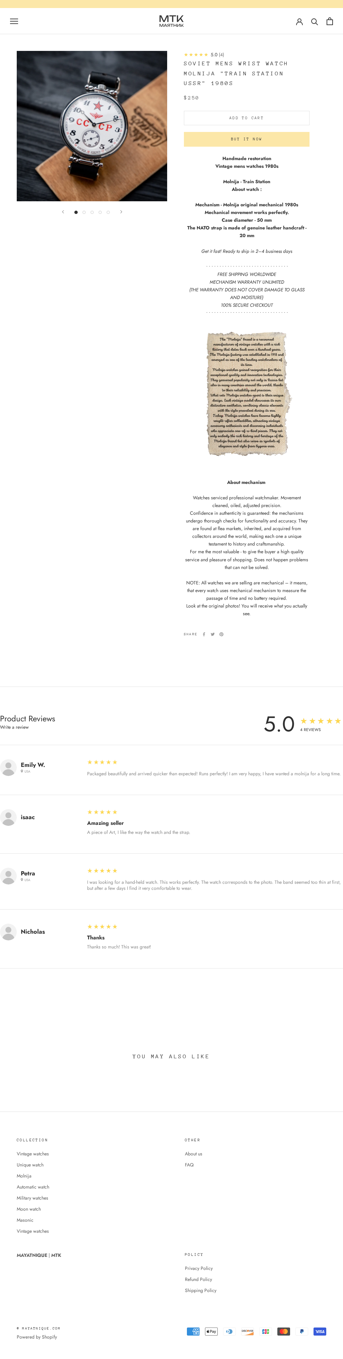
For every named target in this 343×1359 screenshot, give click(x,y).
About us (193, 1153)
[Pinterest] (221, 634)
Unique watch (30, 1164)
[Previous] (63, 211)
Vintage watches (33, 1153)
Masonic (25, 1220)
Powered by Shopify (37, 1337)
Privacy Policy (199, 1268)
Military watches (32, 1198)
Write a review (14, 727)
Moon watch (29, 1209)
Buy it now (247, 139)
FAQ (189, 1164)
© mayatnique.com (39, 1329)
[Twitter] (213, 634)
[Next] (121, 211)
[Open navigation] (14, 21)
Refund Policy (198, 1279)
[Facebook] (204, 634)
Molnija (24, 1175)
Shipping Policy (200, 1290)
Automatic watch (33, 1187)
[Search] (314, 21)
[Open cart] (330, 21)
